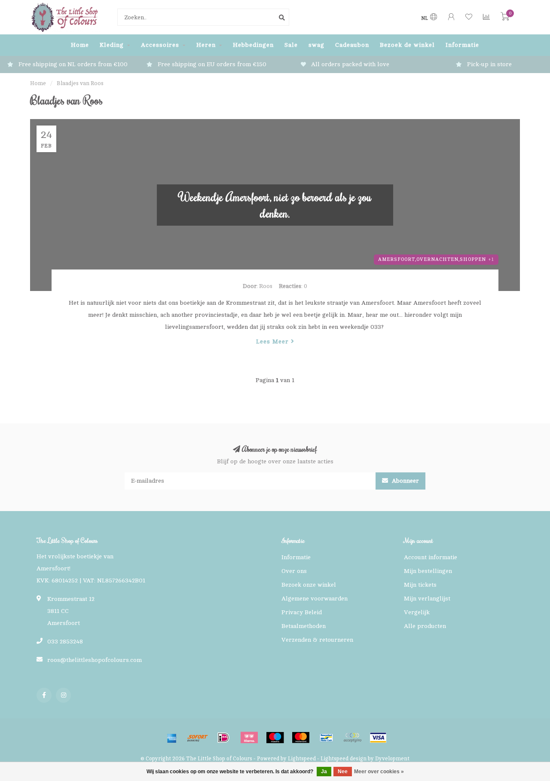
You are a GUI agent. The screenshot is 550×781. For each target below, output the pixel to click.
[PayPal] (352, 737)
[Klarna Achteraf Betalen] (249, 737)
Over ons (294, 571)
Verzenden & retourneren (317, 640)
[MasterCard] (301, 737)
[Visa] (378, 737)
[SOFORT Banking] (197, 737)
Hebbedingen (253, 45)
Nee (343, 772)
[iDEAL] (223, 737)
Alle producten (425, 626)
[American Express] (172, 737)
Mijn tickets (420, 585)
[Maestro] (275, 737)
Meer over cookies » (379, 772)
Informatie (462, 45)
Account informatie (430, 557)
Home (80, 45)
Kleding (112, 45)
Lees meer (273, 341)
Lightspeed (302, 759)
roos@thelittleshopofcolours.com (94, 660)
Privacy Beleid (301, 612)
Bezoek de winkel (407, 45)
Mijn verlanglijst (427, 598)
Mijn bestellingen (428, 571)
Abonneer (404, 481)
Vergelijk (417, 612)
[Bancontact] (326, 737)
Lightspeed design (344, 759)
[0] (505, 18)
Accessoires (160, 45)
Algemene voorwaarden (314, 598)
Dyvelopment (392, 759)
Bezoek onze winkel (308, 585)
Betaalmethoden (303, 626)
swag (316, 45)
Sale (291, 45)
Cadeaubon (352, 45)
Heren (206, 45)
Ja (324, 772)
